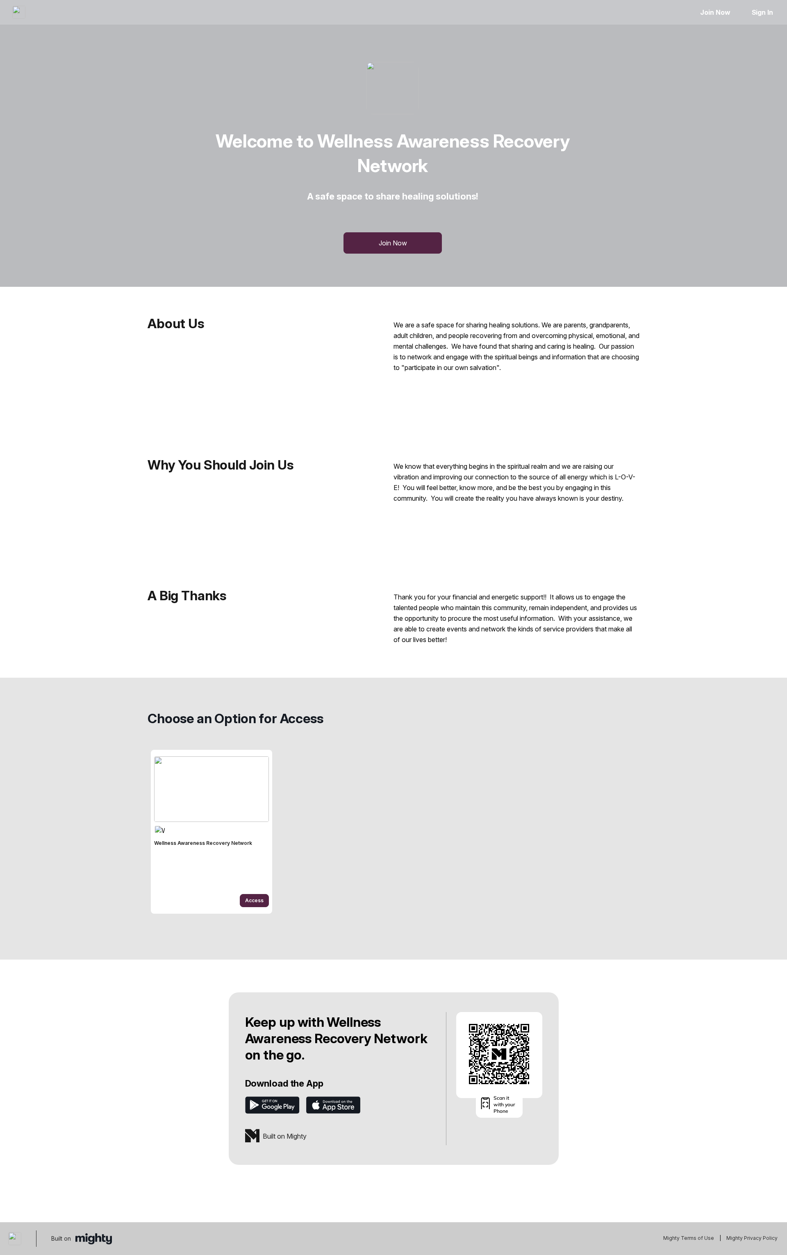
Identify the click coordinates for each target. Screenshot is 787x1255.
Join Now (715, 12)
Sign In (762, 12)
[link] (211, 831)
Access (254, 900)
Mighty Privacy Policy (752, 1238)
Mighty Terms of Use (688, 1238)
